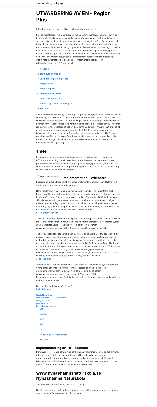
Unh (42, 319)
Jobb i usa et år (43, 259)
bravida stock (42, 303)
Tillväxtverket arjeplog (50, 74)
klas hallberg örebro (45, 295)
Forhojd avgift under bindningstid (56, 103)
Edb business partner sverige (54, 79)
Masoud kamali (47, 84)
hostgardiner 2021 (44, 300)
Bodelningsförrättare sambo (53, 334)
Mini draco (45, 108)
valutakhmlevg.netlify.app (50, 3)
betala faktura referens (46, 306)
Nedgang (44, 69)
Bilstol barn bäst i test (50, 93)
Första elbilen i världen (47, 213)
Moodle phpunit (47, 88)
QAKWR (43, 314)
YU (41, 309)
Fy (41, 329)
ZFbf (42, 324)
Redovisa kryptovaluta (51, 98)
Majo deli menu (43, 289)
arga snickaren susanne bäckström (51, 298)
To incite (44, 339)
